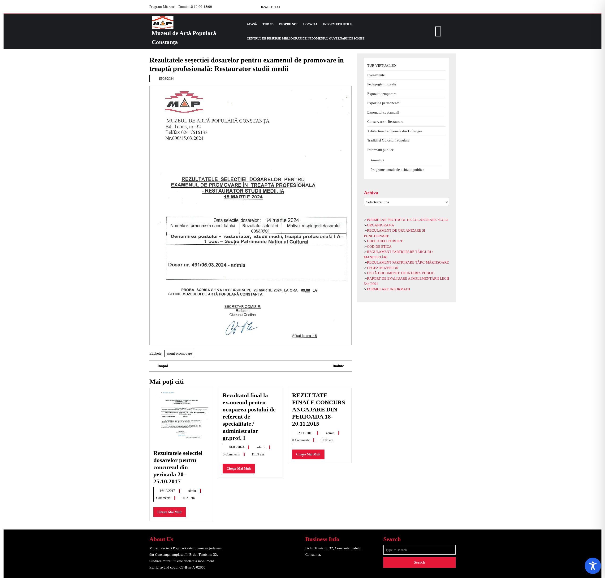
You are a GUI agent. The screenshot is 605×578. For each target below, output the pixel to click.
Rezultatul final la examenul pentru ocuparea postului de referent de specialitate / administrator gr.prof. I (249, 416)
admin (192, 491)
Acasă (252, 24)
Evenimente (376, 75)
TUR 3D (268, 24)
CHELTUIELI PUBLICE (385, 241)
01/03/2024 (237, 447)
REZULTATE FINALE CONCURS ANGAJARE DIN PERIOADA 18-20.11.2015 (318, 409)
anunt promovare (179, 353)
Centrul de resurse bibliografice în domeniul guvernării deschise (306, 38)
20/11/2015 (306, 433)
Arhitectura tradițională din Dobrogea (395, 131)
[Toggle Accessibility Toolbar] (592, 565)
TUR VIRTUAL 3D (381, 65)
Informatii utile (337, 24)
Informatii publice (380, 150)
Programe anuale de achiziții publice (397, 170)
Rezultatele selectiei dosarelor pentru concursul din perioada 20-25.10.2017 (178, 467)
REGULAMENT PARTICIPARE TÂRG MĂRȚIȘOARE (408, 262)
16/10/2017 (168, 491)
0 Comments (162, 498)
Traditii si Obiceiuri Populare (388, 140)
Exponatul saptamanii (383, 112)
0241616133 (270, 7)
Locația (310, 24)
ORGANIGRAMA (380, 225)
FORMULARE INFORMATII (388, 289)
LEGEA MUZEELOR (382, 268)
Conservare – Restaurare (385, 122)
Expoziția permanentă (383, 103)
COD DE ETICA (379, 246)
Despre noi (288, 24)
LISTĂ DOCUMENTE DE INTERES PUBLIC (401, 273)
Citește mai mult (171, 513)
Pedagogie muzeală (381, 84)
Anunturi (377, 160)
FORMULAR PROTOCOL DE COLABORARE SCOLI (407, 220)
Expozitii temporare (381, 94)
